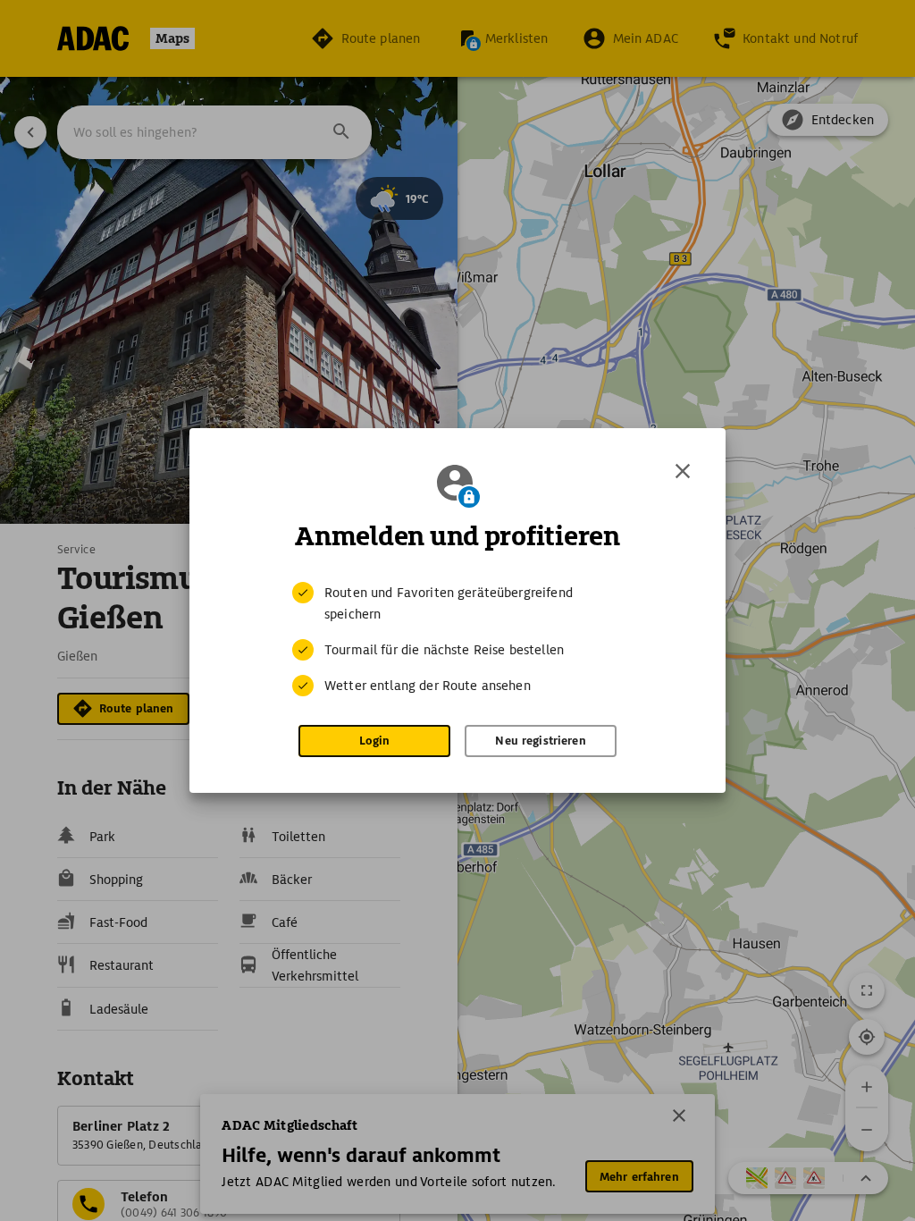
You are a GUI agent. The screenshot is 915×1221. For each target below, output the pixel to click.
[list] (457, 639)
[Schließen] (682, 471)
